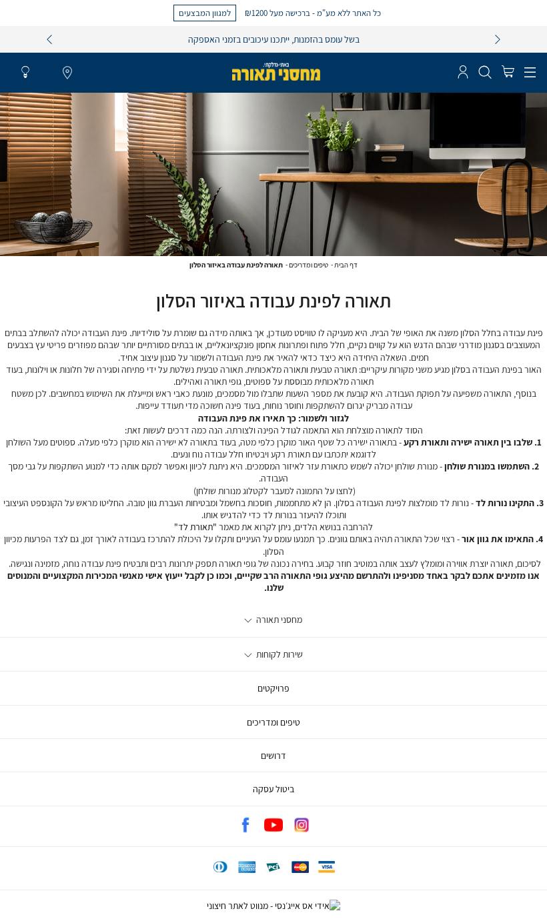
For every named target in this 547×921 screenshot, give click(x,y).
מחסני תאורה (278, 620)
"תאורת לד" (195, 527)
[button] (507, 72)
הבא (497, 39)
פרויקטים (273, 688)
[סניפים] (67, 73)
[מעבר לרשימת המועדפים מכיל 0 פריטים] (25, 72)
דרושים (273, 756)
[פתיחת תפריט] (530, 73)
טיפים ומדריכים (308, 264)
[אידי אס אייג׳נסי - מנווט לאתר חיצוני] (273, 906)
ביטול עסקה (273, 789)
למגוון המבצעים (205, 12)
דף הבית (346, 264)
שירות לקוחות (278, 654)
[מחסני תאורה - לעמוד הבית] (276, 71)
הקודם (49, 39)
